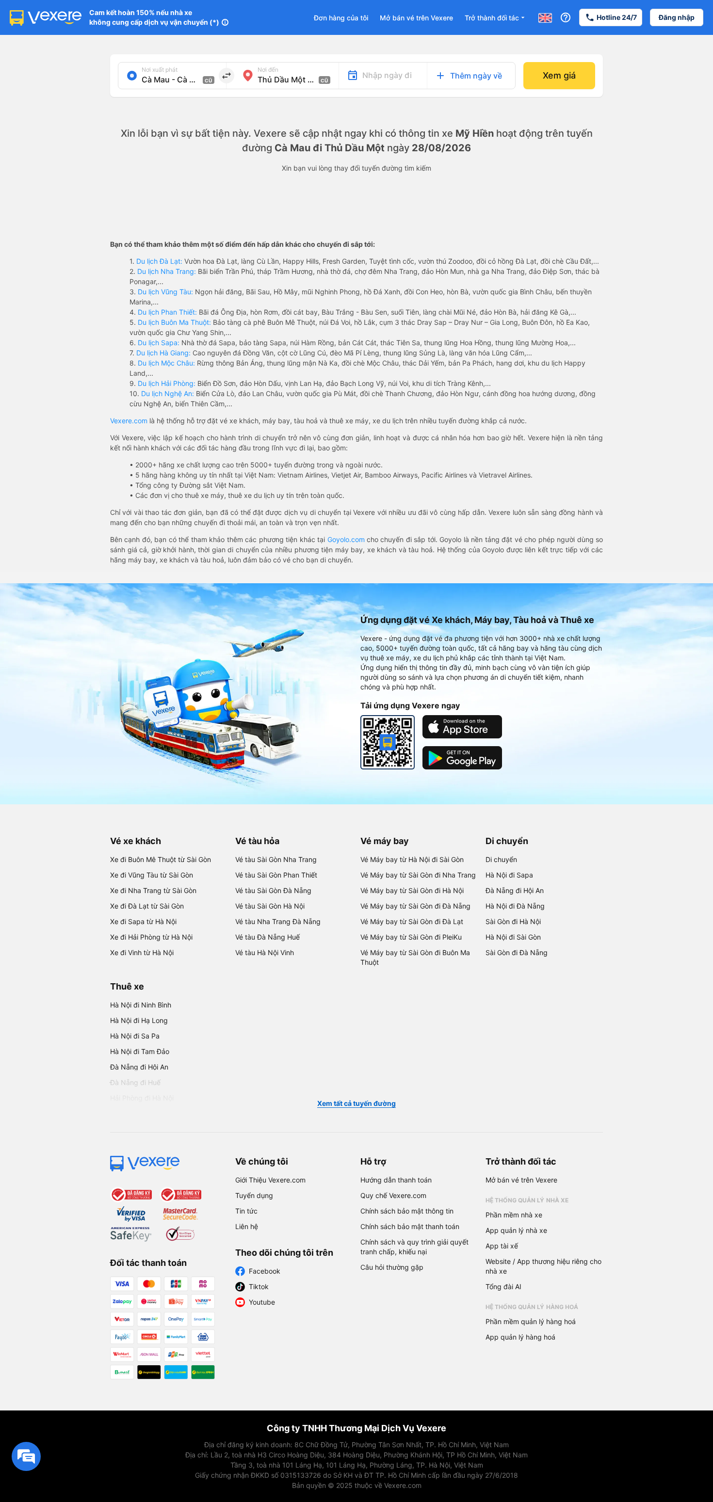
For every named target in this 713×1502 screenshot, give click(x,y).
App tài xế (502, 1246)
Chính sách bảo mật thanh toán (409, 1226)
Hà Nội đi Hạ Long (139, 1020)
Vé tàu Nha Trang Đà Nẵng (278, 921)
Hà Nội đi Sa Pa (135, 1036)
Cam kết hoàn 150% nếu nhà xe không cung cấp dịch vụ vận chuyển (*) (154, 17)
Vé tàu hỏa (257, 841)
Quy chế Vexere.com (393, 1195)
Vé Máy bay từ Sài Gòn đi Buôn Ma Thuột (415, 957)
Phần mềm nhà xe (514, 1215)
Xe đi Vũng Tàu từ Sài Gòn (151, 875)
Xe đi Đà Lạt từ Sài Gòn (147, 906)
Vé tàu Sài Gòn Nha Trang (276, 859)
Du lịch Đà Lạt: (159, 261)
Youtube (262, 1302)
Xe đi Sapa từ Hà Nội (143, 921)
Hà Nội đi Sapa (509, 875)
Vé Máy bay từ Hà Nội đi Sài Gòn (412, 859)
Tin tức (246, 1211)
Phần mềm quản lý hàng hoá (531, 1321)
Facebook (264, 1271)
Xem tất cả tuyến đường (356, 1103)
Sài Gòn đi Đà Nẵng (517, 952)
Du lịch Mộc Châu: (166, 363)
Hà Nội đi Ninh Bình (140, 1005)
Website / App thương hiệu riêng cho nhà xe (543, 1266)
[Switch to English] (545, 17)
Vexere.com (128, 420)
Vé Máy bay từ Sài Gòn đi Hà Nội (412, 890)
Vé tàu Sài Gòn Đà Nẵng (273, 890)
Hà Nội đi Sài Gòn (513, 937)
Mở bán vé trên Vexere (416, 18)
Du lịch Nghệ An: (167, 393)
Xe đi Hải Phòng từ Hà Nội (151, 937)
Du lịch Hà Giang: (163, 353)
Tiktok (259, 1286)
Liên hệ (246, 1226)
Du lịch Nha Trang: (166, 271)
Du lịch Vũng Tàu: (165, 292)
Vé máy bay (384, 841)
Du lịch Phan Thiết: (167, 312)
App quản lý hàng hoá (520, 1337)
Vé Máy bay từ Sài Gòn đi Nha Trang (418, 875)
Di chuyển (507, 841)
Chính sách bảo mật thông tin (407, 1211)
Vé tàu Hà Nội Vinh (264, 952)
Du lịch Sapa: (158, 342)
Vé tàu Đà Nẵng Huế (267, 937)
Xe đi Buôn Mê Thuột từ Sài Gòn (160, 859)
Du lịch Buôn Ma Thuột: (174, 322)
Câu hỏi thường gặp (391, 1267)
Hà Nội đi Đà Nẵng (515, 906)
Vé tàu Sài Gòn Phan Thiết (276, 875)
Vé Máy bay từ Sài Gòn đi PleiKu (411, 937)
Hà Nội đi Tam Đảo (139, 1051)
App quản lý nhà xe (516, 1230)
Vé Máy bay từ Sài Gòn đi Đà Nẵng (415, 906)
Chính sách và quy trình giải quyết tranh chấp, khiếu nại (414, 1247)
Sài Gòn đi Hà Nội (513, 921)
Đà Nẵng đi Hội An (515, 890)
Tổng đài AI (503, 1286)
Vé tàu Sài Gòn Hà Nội (270, 906)
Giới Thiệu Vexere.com (270, 1180)
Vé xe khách (135, 841)
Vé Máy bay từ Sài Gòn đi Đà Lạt (411, 921)
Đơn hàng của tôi (341, 18)
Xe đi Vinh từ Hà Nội (142, 952)
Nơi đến (268, 69)
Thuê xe (127, 986)
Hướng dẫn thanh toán (396, 1180)
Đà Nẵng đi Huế (135, 1082)
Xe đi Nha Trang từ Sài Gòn (153, 890)
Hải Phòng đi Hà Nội (142, 1098)
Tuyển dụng (254, 1195)
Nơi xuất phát (160, 69)
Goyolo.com (346, 539)
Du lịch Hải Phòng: (166, 383)
